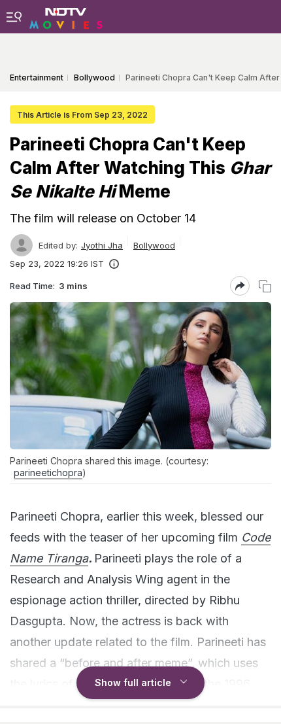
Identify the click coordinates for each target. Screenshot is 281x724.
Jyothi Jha (102, 245)
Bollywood (154, 245)
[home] (66, 16)
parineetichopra (48, 472)
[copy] (265, 286)
